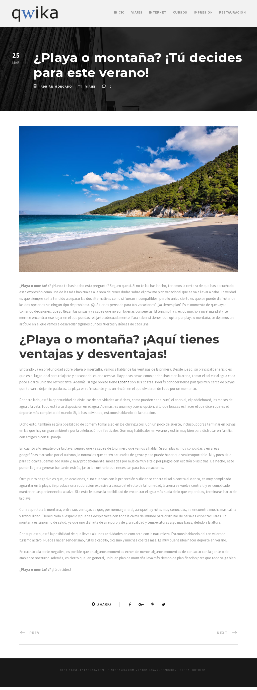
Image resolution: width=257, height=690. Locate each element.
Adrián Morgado (56, 86)
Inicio (119, 12)
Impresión (203, 12)
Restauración (232, 12)
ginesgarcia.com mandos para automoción (142, 670)
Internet (157, 12)
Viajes (137, 12)
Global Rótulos (193, 670)
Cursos (180, 12)
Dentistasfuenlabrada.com (82, 670)
